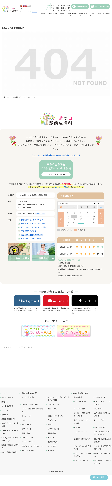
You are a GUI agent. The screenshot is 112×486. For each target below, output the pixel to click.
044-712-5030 (82, 6)
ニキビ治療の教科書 (9, 452)
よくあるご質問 (7, 406)
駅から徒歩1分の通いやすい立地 (33, 227)
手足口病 (51, 437)
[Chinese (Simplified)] (21, 6)
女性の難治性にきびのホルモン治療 (102, 433)
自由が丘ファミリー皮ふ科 (9, 424)
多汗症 (50, 424)
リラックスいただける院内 (31, 238)
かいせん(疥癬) (53, 429)
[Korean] (30, 6)
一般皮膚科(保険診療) (28, 393)
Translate (34, 12)
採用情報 (4, 414)
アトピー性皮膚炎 (28, 397)
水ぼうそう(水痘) (28, 450)
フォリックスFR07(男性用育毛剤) (103, 447)
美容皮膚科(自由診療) (81, 393)
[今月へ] (94, 203)
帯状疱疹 (51, 450)
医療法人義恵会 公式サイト (10, 446)
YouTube (58, 301)
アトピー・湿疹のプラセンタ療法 (82, 414)
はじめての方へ (7, 397)
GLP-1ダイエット (80, 401)
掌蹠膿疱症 (52, 433)
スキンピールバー (80, 431)
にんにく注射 (99, 420)
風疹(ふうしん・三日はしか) (32, 446)
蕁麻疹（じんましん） (56, 416)
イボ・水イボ (27, 429)
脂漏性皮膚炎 (53, 442)
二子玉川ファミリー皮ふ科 (9, 432)
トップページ (6, 393)
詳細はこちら (40, 213)
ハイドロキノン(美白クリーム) (102, 461)
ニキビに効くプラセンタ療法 (102, 414)
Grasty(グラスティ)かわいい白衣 (9, 439)
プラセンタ (98, 408)
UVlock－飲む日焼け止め (102, 454)
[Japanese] (28, 6)
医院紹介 (4, 402)
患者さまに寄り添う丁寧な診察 (33, 223)
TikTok (86, 301)
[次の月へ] (101, 203)
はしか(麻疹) (52, 446)
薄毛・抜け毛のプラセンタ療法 (82, 421)
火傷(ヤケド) (52, 420)
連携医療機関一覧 (8, 419)
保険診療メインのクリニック (32, 220)
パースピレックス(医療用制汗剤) (82, 454)
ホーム (3, 347)
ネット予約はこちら (101, 6)
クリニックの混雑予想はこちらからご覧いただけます (56, 155)
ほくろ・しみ (27, 416)
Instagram (29, 301)
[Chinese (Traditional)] (23, 6)
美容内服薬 (78, 397)
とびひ (24, 420)
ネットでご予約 (61, 187)
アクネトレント (100, 397)
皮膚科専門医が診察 (28, 231)
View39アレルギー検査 (30, 404)
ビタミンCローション (82, 460)
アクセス (4, 410)
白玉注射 (77, 427)
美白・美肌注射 (100, 427)
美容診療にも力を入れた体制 (32, 235)
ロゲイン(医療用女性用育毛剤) (102, 440)
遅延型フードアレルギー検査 (102, 402)
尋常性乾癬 (26, 433)
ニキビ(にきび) (53, 404)
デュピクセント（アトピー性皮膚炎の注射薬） (59, 398)
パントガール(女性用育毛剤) (82, 447)
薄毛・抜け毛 (27, 424)
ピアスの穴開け (79, 408)
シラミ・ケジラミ (28, 442)
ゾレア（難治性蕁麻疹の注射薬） (32, 410)
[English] (26, 6)
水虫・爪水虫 (53, 408)
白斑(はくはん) (27, 437)
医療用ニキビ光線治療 (82, 439)
